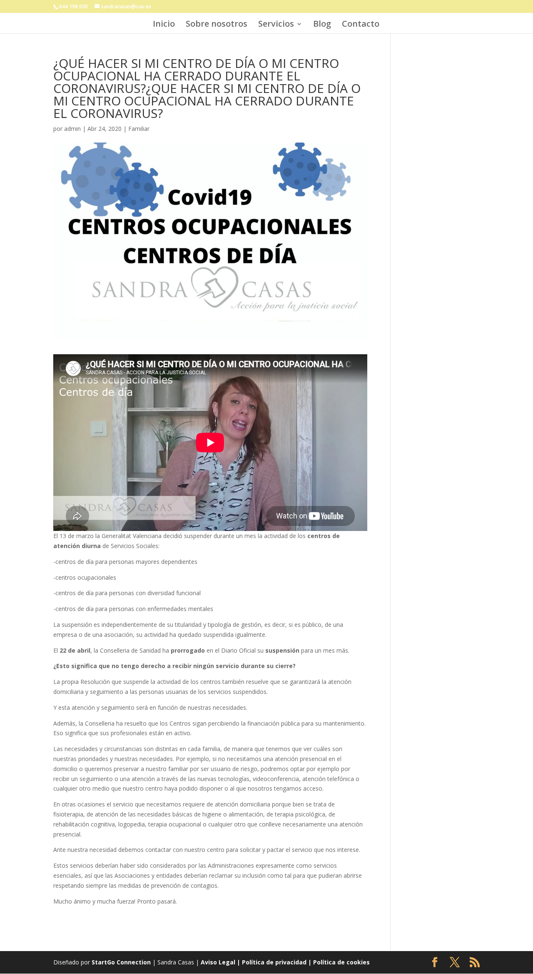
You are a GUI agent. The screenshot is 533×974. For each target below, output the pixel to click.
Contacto (360, 25)
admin (72, 129)
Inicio (164, 25)
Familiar (138, 129)
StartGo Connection (121, 962)
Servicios (276, 25)
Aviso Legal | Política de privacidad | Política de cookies (285, 962)
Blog (322, 25)
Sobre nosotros (216, 25)
